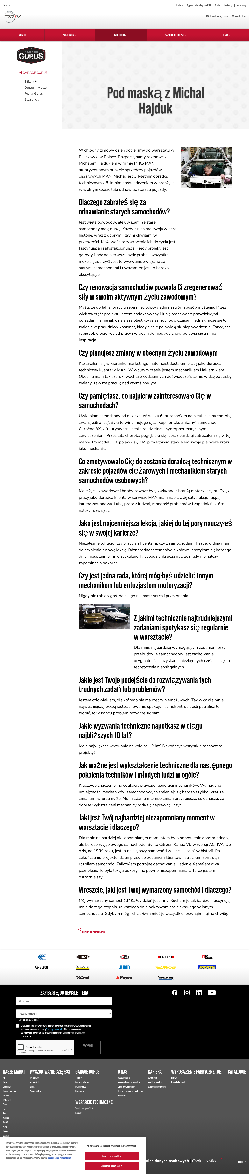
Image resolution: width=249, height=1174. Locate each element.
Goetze (6, 1108)
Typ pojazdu (34, 1077)
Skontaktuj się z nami (219, 15)
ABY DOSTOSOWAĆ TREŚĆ (29, 1020)
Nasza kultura (124, 1077)
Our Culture (152, 1077)
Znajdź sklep (240, 15)
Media (217, 5)
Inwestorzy (241, 5)
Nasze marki (68, 35)
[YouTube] (211, 993)
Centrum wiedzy (35, 87)
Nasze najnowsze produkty (129, 1082)
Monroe (6, 1117)
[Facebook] (175, 993)
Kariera (179, 5)
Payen (5, 1131)
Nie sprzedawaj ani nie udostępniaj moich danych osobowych (111, 1145)
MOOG (5, 1122)
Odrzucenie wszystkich (111, 1156)
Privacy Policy (65, 1158)
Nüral (5, 1126)
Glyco (5, 1104)
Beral (5, 1082)
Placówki (122, 1095)
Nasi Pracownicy (155, 1082)
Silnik (32, 1086)
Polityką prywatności (54, 1029)
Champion (7, 1086)
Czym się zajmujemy (126, 1086)
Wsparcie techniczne (174, 35)
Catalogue (237, 1072)
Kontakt (78, 1112)
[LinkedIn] (199, 993)
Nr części (34, 1082)
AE (4, 1077)
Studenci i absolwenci (157, 1086)
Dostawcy (228, 5)
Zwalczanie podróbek (84, 1108)
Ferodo (6, 1095)
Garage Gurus (120, 35)
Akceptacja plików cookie (111, 1165)
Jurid (5, 1113)
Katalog (22, 35)
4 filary (29, 81)
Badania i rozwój (178, 1082)
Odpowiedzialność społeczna (130, 1091)
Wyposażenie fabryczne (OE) (199, 5)
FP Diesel (7, 1100)
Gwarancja (31, 100)
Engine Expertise (10, 1091)
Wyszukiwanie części (50, 1072)
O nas (225, 35)
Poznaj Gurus (33, 93)
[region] (73, 1155)
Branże (174, 1077)
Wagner (6, 1135)
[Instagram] (187, 993)
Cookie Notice (204, 1161)
